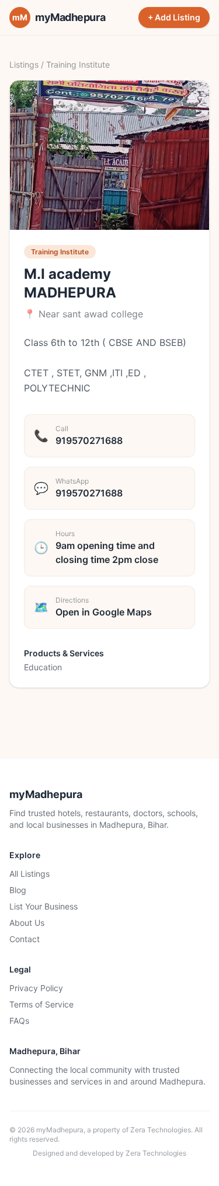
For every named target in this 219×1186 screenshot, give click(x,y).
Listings (24, 64)
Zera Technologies (160, 1129)
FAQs (19, 1021)
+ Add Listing (174, 17)
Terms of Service (41, 1004)
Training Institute (78, 64)
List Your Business (43, 906)
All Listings (29, 874)
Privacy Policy (36, 988)
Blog (17, 890)
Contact (24, 939)
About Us (26, 923)
